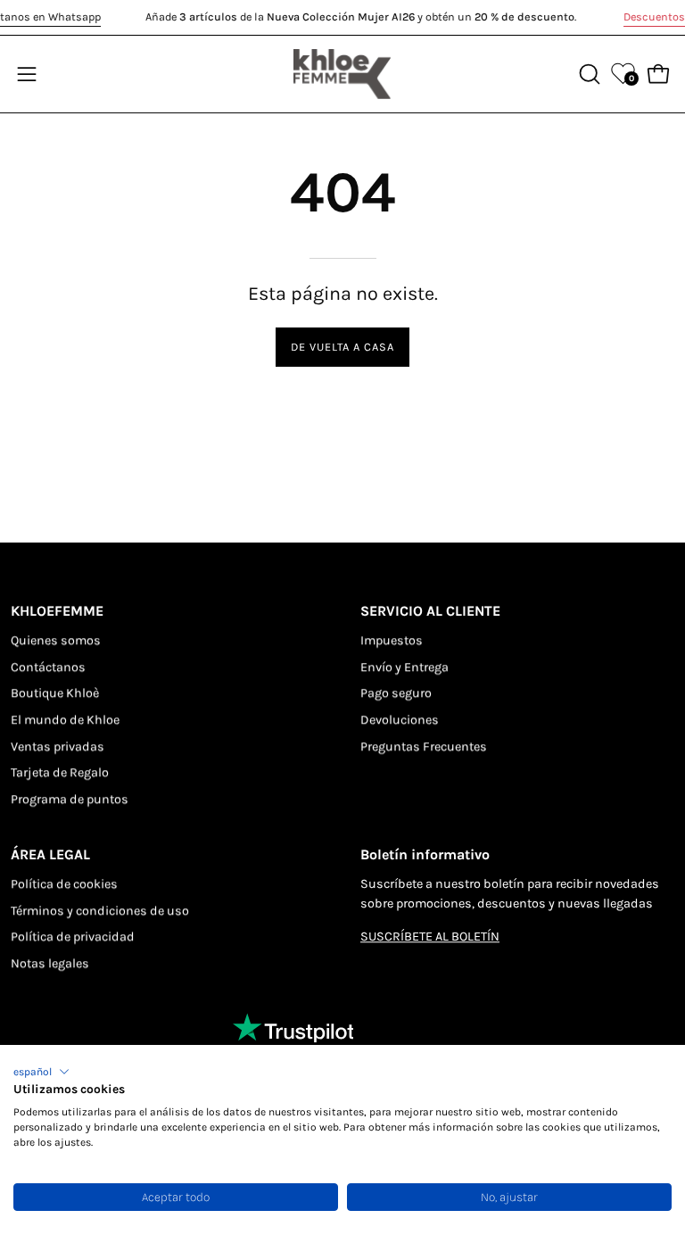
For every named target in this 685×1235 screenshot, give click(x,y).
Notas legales (50, 963)
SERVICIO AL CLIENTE (430, 610)
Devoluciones (399, 719)
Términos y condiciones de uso (100, 910)
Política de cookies (64, 883)
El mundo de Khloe (65, 719)
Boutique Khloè (55, 693)
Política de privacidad (73, 936)
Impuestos (391, 640)
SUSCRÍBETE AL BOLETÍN (429, 936)
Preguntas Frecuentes (423, 746)
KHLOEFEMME (57, 610)
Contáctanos (48, 667)
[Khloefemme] (342, 74)
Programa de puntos (69, 799)
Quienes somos (56, 640)
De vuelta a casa (342, 346)
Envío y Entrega (404, 667)
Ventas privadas (57, 746)
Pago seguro (396, 693)
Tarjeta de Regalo (60, 773)
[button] (41, 1072)
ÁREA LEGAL (50, 854)
